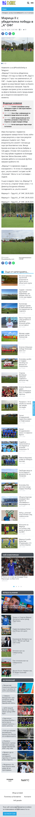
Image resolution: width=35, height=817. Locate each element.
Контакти (27, 797)
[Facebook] (2, 33)
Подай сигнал (34, 409)
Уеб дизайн (17, 800)
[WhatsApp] (13, 33)
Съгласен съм (9, 814)
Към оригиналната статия (25, 258)
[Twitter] (6, 33)
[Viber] (9, 33)
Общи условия (17, 793)
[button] (28, 2)
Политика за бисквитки (12, 797)
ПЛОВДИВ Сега (17, 780)
